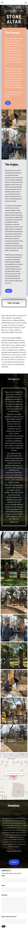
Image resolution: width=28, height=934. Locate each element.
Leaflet (14, 799)
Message (5, 895)
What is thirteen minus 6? (9, 916)
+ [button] (2, 755)
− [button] (2, 757)
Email (4, 885)
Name (4, 875)
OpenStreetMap (20, 799)
